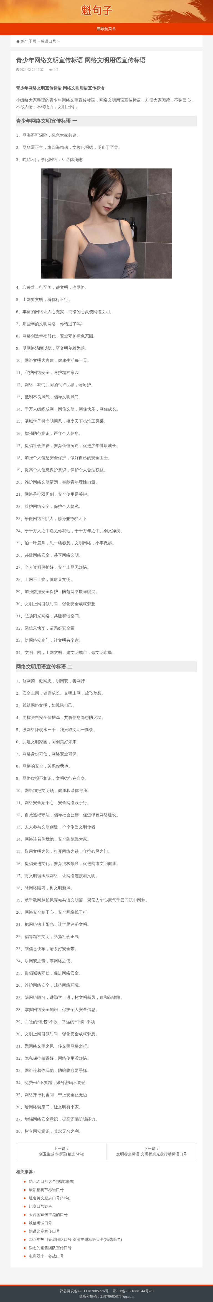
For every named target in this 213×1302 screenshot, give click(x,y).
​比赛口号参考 (40, 1206)
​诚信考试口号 (40, 1223)
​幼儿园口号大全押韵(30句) (51, 1181)
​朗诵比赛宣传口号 (44, 1231)
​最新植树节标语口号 (46, 1190)
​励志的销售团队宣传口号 (50, 1248)
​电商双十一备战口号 (46, 1256)
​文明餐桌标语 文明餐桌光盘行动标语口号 (151, 1154)
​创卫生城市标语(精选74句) (61, 1154)
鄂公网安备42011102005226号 (84, 1291)
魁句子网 (28, 41)
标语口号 (48, 41)
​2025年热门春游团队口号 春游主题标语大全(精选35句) (75, 1240)
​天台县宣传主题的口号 (48, 1215)
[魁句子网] (97, 11)
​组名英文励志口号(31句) (49, 1198)
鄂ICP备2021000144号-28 (133, 1291)
